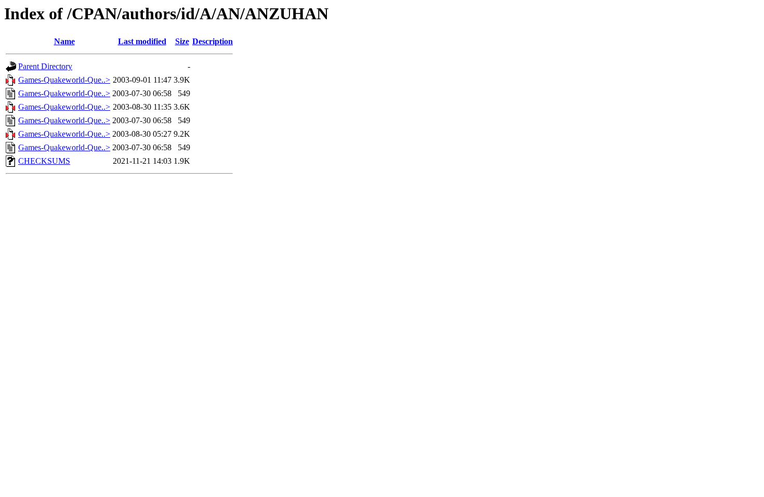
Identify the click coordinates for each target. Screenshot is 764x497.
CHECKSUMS (44, 160)
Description (212, 41)
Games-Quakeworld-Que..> (64, 79)
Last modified (142, 41)
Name (64, 41)
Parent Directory (45, 66)
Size (182, 41)
